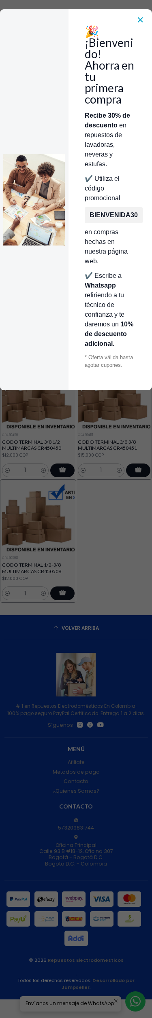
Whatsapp (100, 285)
